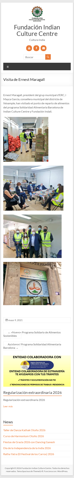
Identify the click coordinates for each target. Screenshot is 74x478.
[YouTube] (29, 48)
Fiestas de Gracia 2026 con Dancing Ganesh (29, 442)
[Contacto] (43, 48)
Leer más (8, 406)
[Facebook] (36, 48)
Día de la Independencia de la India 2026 (27, 448)
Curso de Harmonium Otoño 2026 (23, 436)
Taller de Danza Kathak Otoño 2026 (24, 430)
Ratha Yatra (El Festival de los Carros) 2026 (28, 454)
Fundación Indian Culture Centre (37, 30)
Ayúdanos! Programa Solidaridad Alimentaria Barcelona (32, 346)
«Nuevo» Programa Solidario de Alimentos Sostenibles (32, 334)
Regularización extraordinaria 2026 (32, 392)
